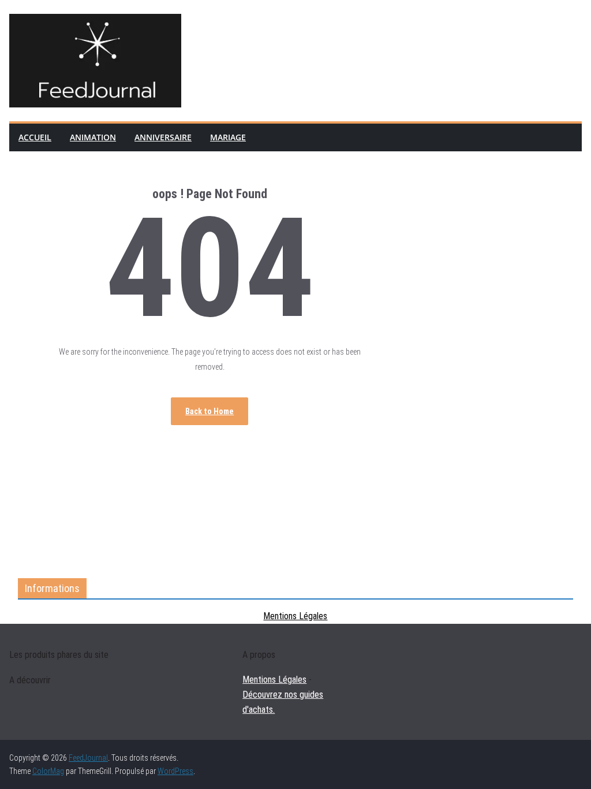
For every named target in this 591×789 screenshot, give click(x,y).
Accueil (34, 137)
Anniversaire (163, 137)
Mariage (228, 137)
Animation (93, 137)
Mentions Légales (295, 616)
